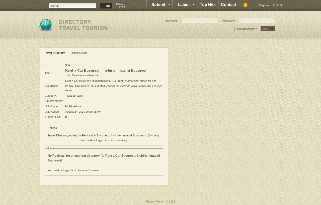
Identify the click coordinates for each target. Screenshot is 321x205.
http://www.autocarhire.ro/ (82, 75)
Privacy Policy (154, 201)
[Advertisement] (191, 122)
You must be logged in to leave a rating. (104, 140)
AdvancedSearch (121, 5)
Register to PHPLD (270, 5)
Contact (228, 5)
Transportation (74, 95)
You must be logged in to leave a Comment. (74, 170)
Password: (228, 20)
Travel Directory (54, 52)
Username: (171, 20)
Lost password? (247, 28)
